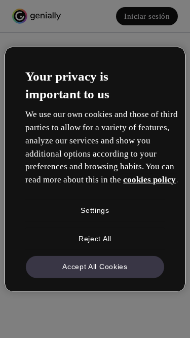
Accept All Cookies (95, 266)
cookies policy (149, 179)
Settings (95, 210)
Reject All (95, 238)
